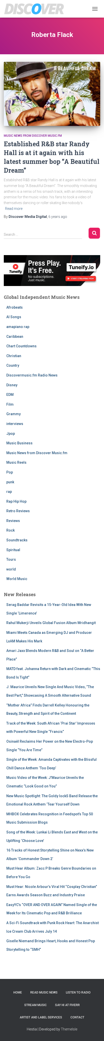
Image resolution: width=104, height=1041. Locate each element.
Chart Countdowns (21, 346)
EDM (10, 395)
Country (12, 365)
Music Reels (16, 462)
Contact (77, 1017)
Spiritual (13, 550)
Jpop (10, 434)
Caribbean (14, 337)
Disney (11, 385)
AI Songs (13, 317)
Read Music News (44, 992)
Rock (10, 530)
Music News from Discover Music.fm (33, 135)
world (11, 569)
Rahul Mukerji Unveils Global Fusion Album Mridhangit (51, 623)
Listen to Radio (78, 992)
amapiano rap (17, 327)
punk (10, 482)
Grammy (13, 414)
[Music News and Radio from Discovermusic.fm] (36, 9)
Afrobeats (14, 307)
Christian (13, 356)
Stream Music (35, 1005)
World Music (16, 579)
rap (9, 492)
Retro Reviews (18, 511)
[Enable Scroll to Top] (94, 1031)
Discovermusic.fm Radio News (32, 375)
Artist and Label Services (41, 1017)
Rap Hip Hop (16, 501)
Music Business (19, 443)
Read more (13, 209)
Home (17, 992)
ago (57, 217)
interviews (14, 424)
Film (10, 404)
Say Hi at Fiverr (67, 1005)
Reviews (13, 521)
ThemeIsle (69, 1029)
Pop (9, 472)
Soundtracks (17, 540)
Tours (11, 559)
